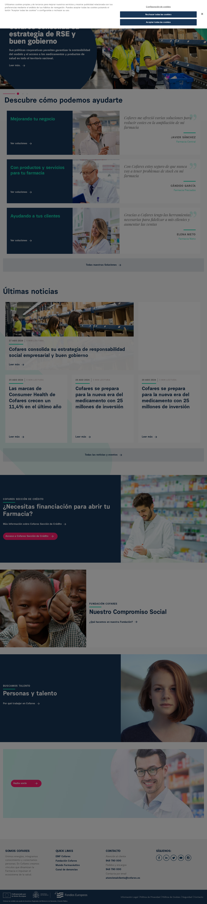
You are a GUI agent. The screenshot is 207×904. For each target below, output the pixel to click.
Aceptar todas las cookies (158, 22)
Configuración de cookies (158, 6)
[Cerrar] (202, 14)
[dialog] (103, 14)
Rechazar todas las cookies (158, 14)
